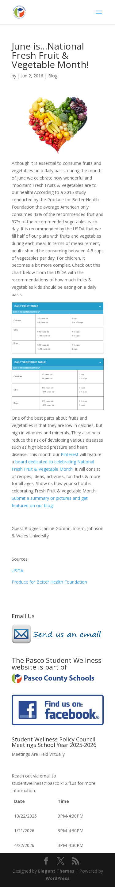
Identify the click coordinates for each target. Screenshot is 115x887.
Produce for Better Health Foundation (49, 582)
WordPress (58, 878)
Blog (52, 76)
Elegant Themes (56, 871)
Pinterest (70, 454)
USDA (17, 570)
